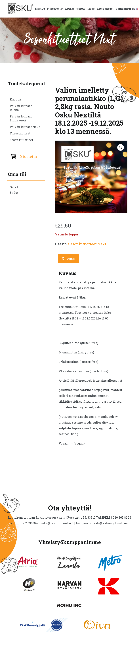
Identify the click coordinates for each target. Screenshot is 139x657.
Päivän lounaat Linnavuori (21, 118)
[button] (120, 147)
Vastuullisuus (85, 8)
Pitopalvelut (55, 8)
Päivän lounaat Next (25, 127)
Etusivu (40, 8)
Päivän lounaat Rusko (21, 108)
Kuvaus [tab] (68, 258)
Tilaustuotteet (20, 133)
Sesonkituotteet (21, 140)
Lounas (69, 8)
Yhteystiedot (104, 8)
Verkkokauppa (125, 8)
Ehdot (14, 192)
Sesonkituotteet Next (87, 244)
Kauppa (15, 99)
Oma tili (16, 187)
